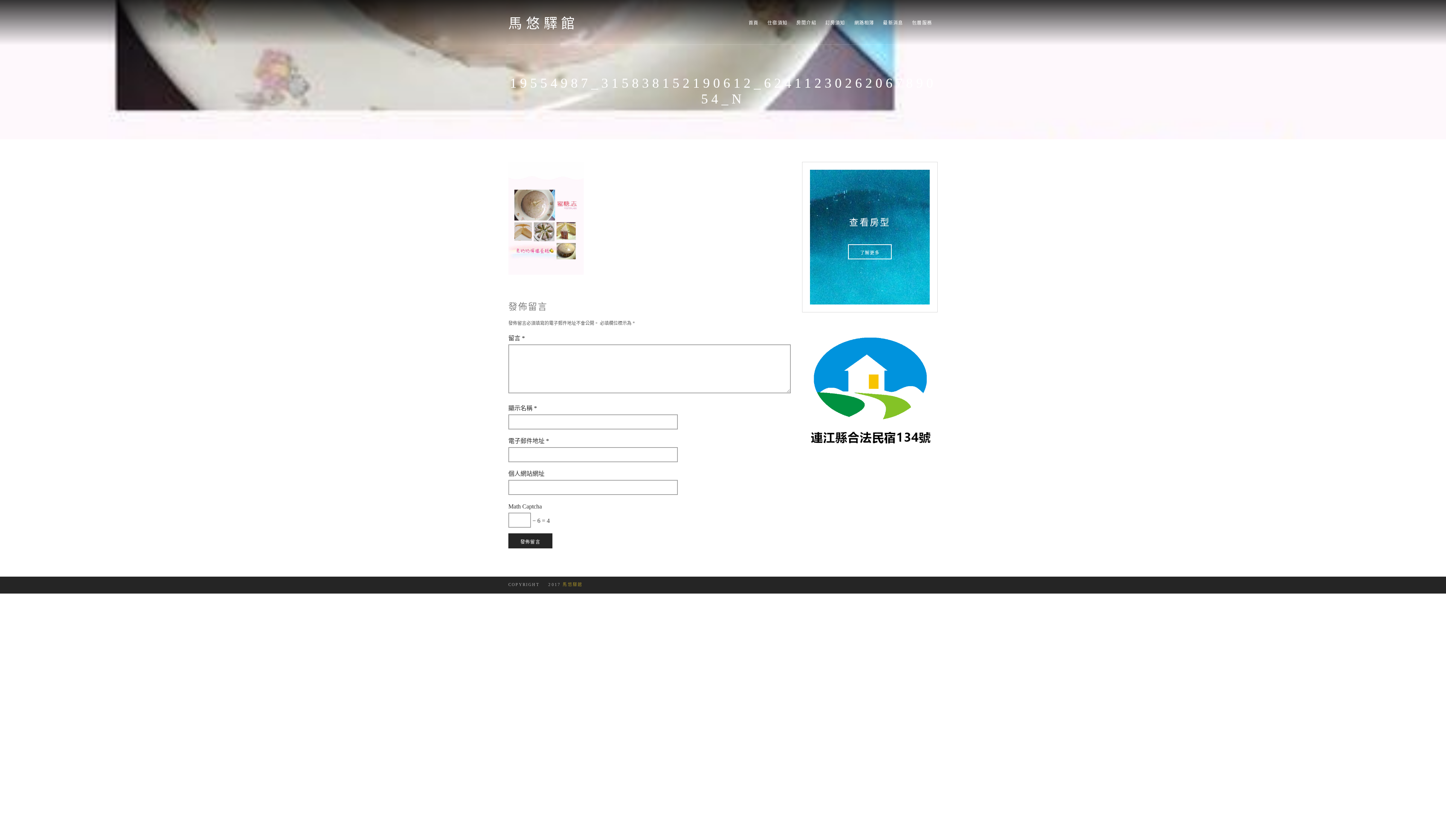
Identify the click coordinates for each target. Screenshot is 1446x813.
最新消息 (893, 23)
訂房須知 (835, 23)
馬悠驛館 (543, 23)
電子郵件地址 (528, 441)
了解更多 (870, 253)
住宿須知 (777, 23)
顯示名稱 (522, 408)
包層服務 (922, 23)
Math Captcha (525, 506)
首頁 (753, 23)
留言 (516, 338)
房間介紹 (806, 23)
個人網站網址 (526, 473)
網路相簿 (864, 23)
